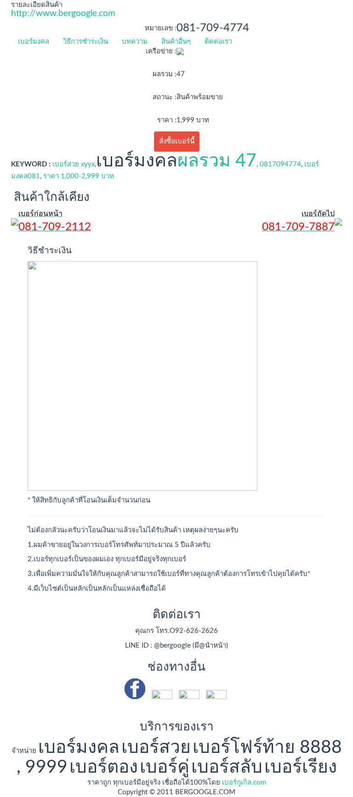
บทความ (135, 41)
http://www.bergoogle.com (63, 13)
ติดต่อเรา (218, 41)
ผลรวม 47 (216, 161)
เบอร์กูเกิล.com (244, 782)
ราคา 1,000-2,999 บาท (78, 176)
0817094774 (280, 164)
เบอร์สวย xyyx (73, 164)
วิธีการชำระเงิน (85, 41)
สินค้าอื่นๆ (176, 41)
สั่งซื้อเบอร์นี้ (176, 141)
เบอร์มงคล (33, 41)
